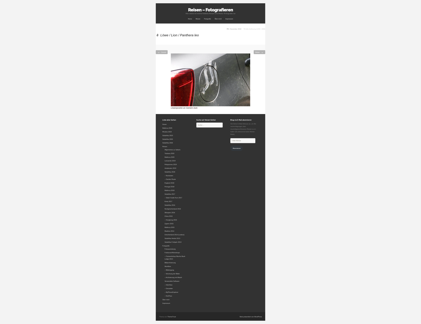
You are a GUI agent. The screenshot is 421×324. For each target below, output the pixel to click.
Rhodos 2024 (167, 132)
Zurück (161, 52)
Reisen (198, 19)
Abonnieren (237, 148)
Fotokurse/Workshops (172, 252)
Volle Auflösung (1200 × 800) (255, 29)
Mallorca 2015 (169, 227)
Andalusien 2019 (170, 168)
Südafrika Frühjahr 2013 (173, 242)
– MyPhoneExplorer (171, 292)
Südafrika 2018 (170, 172)
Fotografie (207, 19)
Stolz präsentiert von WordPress (251, 317)
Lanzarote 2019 (170, 161)
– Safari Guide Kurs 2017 (173, 198)
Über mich (218, 19)
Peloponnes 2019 (171, 164)
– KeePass (168, 296)
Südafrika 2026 (167, 143)
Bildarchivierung (170, 263)
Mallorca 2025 (167, 128)
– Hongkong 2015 (171, 220)
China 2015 (169, 216)
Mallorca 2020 (169, 157)
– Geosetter (169, 288)
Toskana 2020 (169, 153)
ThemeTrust (171, 317)
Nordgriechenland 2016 (173, 209)
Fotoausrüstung (170, 249)
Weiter (259, 52)
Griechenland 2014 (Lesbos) (174, 235)
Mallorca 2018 (169, 190)
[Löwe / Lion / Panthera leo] (210, 80)
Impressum (229, 19)
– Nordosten (169, 175)
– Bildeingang (169, 270)
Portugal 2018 (169, 187)
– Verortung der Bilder (172, 274)
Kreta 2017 (168, 201)
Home (190, 19)
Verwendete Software (172, 281)
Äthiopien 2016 (170, 212)
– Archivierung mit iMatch (173, 277)
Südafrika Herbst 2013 (172, 238)
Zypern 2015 (169, 223)
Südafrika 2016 (170, 205)
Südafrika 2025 (167, 139)
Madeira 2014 (169, 231)
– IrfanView (168, 285)
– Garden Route (170, 179)
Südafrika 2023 (167, 135)
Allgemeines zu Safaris (172, 150)
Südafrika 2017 (170, 194)
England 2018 (169, 183)
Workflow (168, 266)
